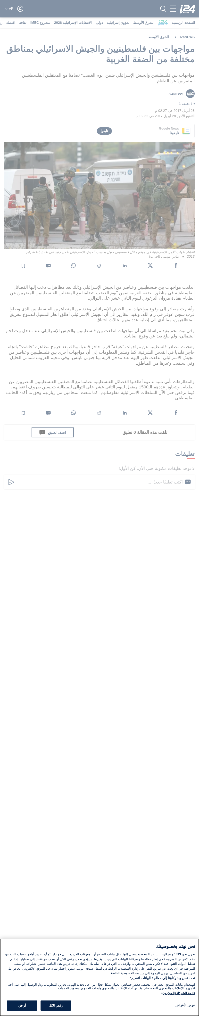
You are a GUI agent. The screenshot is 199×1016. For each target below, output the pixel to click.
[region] (99, 977)
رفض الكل (56, 1005)
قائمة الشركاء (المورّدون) (178, 993)
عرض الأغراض (185, 1005)
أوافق (22, 1005)
